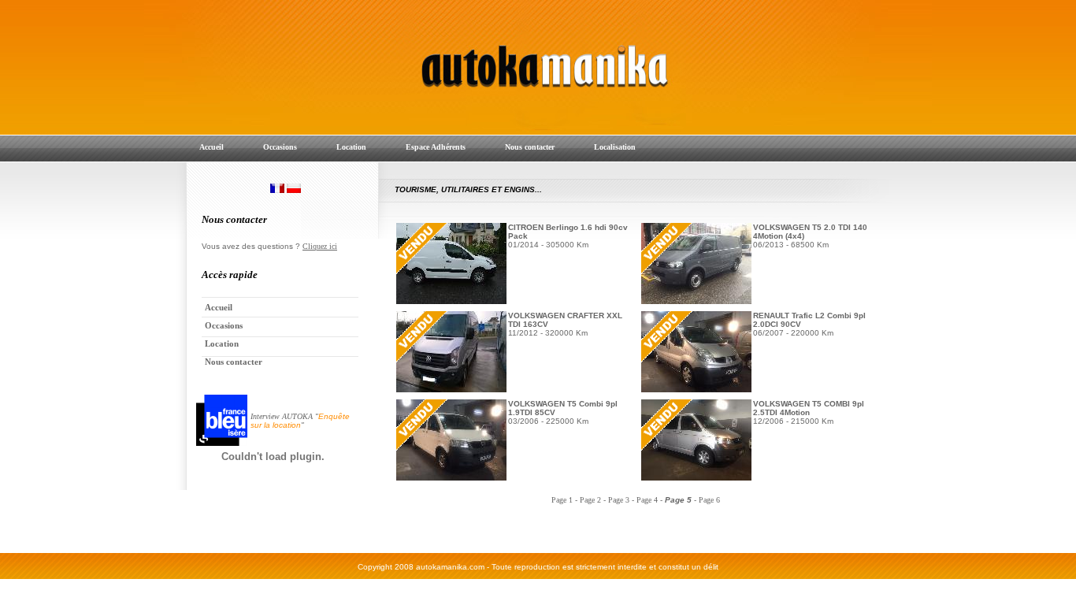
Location (351, 147)
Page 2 (590, 500)
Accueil (211, 147)
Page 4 (647, 500)
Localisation (615, 147)
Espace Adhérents (436, 147)
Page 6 (709, 500)
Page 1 (562, 500)
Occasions (280, 147)
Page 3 (618, 500)
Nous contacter (530, 147)
